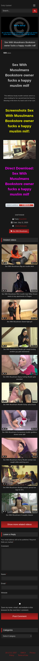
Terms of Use (23, 655)
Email (4, 583)
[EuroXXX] (16, 2)
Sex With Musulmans (20, 231)
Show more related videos (19, 524)
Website (4, 593)
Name (4, 574)
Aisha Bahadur (21, 226)
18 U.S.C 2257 (11, 653)
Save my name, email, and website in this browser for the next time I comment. (17, 609)
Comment (5, 546)
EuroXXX (23, 219)
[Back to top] (32, 654)
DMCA (23, 653)
